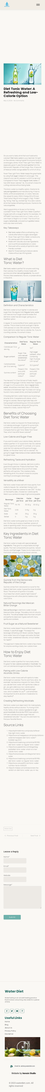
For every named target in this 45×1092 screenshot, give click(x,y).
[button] (23, 1047)
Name (7, 857)
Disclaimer (9, 1034)
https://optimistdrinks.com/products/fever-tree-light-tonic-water (24, 732)
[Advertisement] (22, 39)
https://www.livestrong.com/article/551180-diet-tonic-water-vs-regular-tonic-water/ (24, 743)
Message (8, 885)
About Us (8, 1028)
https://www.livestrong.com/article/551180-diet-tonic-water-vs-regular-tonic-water (24, 759)
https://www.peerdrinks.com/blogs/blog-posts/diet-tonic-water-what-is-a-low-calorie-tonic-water (23, 749)
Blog (6, 1025)
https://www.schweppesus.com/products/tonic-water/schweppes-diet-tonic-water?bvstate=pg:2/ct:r (26, 737)
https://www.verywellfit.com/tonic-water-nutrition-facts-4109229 (23, 764)
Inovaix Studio (29, 1073)
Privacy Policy (10, 1031)
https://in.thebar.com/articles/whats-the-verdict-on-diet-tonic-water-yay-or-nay (23, 769)
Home (7, 1021)
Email (6, 866)
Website (7, 875)
